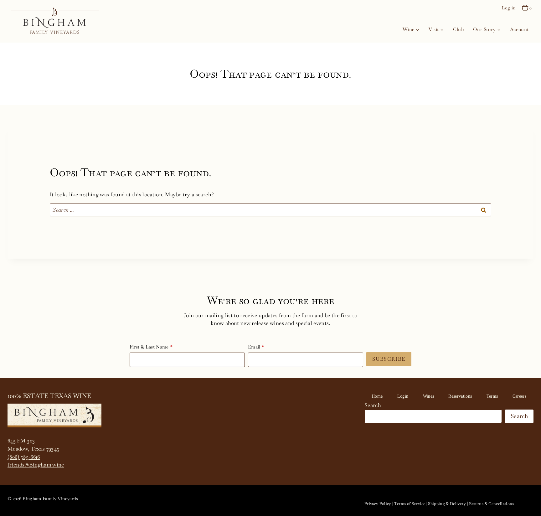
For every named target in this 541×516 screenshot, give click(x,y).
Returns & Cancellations (491, 503)
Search (372, 405)
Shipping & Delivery (447, 503)
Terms (492, 396)
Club (458, 29)
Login (403, 396)
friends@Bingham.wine (36, 464)
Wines (428, 396)
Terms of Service (409, 503)
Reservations (460, 396)
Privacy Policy (377, 503)
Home (377, 396)
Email (254, 347)
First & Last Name (149, 347)
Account (519, 29)
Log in (508, 8)
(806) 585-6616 (24, 456)
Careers (519, 396)
